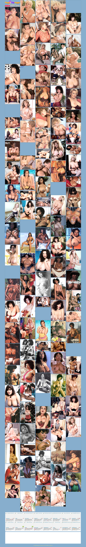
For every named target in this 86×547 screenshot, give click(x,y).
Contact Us (51, 545)
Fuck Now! (17, 5)
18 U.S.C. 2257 (43, 545)
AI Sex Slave (7, 5)
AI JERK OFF (12, 5)
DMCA (47, 545)
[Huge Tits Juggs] (12, 2)
